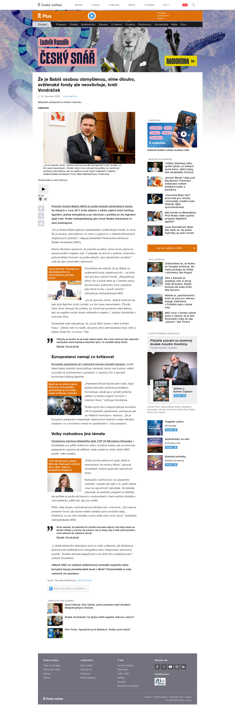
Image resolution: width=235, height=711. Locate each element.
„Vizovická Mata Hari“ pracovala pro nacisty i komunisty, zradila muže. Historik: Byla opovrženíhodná (180, 201)
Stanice (131, 5)
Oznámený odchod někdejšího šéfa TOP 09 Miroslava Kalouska (92, 441)
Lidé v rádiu (123, 673)
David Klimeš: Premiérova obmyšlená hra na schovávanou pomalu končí (64, 273)
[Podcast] (40, 199)
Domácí (42, 24)
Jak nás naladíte (126, 665)
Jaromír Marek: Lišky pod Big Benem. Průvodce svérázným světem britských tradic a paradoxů (180, 183)
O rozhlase (149, 5)
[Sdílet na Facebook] (41, 208)
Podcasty (85, 673)
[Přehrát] (43, 189)
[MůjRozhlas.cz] (43, 108)
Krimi (167, 128)
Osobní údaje (160, 697)
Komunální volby (51, 669)
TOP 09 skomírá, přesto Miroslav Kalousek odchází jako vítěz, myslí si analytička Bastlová (64, 465)
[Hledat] (193, 5)
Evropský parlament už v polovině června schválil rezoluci (88, 364)
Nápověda (123, 669)
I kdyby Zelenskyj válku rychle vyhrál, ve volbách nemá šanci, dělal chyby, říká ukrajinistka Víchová (179, 168)
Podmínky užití (175, 697)
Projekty (130, 24)
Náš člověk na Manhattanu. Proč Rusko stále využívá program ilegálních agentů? (181, 217)
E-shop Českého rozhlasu (164, 333)
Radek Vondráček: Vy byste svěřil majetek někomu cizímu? (99, 617)
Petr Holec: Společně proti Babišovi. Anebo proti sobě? (98, 629)
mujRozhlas (114, 5)
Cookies (148, 697)
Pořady (73, 24)
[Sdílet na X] (41, 216)
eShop (46, 677)
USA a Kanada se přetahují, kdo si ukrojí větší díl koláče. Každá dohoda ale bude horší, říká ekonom (178, 283)
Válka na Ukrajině (51, 665)
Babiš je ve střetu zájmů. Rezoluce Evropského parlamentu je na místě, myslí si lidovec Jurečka (63, 389)
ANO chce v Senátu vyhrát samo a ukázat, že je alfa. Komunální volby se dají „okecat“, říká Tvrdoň (180, 317)
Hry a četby (155, 128)
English (188, 697)
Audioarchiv (163, 16)
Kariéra (121, 677)
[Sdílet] (45, 199)
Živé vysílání (155, 138)
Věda (174, 24)
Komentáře (161, 24)
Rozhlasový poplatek (128, 686)
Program (96, 5)
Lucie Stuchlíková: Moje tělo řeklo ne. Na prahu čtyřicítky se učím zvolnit (179, 230)
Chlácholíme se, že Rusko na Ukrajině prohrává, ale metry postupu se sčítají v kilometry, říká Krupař (180, 268)
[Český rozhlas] (50, 5)
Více (184, 24)
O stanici (116, 24)
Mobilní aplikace (89, 677)
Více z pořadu (157, 259)
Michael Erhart (85, 580)
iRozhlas (79, 5)
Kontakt (121, 681)
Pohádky (154, 133)
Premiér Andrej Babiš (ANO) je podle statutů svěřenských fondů (92, 206)
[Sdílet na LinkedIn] (41, 223)
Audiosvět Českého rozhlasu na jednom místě (168, 150)
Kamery (160, 18)
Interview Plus (70, 96)
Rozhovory (145, 24)
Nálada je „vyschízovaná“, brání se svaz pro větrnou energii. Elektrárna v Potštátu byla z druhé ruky (180, 301)
